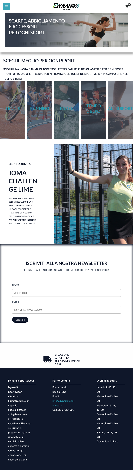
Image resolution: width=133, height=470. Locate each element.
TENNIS (12, 108)
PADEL (66, 108)
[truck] (48, 359)
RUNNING (39, 108)
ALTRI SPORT (120, 108)
